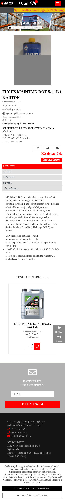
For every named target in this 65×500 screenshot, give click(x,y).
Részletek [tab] (9, 166)
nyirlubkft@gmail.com (21, 436)
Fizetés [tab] (7, 183)
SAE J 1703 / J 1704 (12, 141)
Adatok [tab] (7, 171)
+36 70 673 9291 (18, 429)
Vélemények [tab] (10, 188)
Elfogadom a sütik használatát (32, 488)
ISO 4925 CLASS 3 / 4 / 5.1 (16, 138)
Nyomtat (9, 113)
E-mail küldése (25, 113)
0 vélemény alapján (11, 109)
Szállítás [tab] (9, 177)
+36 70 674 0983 (18, 432)
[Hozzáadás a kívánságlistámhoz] (37, 148)
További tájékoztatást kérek (32, 495)
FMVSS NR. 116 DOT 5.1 (15, 135)
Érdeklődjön (52, 160)
